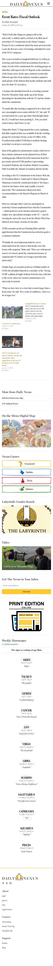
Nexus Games (10, 456)
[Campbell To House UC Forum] (37, 312)
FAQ (3, 905)
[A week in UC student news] (12, 312)
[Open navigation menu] (48, 3)
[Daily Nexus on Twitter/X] (7, 883)
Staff (3, 896)
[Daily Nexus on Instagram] (10, 883)
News (5, 12)
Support (6, 938)
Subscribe (26, 591)
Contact (6, 916)
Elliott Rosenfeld (11, 22)
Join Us (4, 901)
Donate (4, 943)
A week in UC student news (11, 324)
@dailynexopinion (11, 644)
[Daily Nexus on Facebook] (3, 883)
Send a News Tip (8, 926)
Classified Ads (7, 931)
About (5, 891)
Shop (4, 948)
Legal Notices (7, 909)
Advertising (6, 922)
